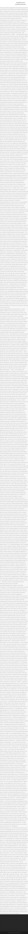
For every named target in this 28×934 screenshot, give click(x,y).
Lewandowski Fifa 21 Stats (18, 923)
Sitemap (20, 927)
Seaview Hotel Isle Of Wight (17, 920)
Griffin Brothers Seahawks (15, 918)
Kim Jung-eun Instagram (16, 925)
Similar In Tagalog (6, 918)
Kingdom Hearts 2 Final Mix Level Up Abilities (12, 922)
